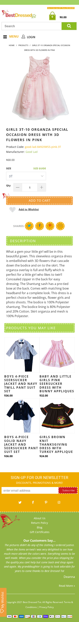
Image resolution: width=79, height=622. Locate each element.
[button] (24, 209)
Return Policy (39, 523)
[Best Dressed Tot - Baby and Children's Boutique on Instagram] (59, 503)
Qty (8, 185)
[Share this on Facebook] (39, 226)
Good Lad (32, 152)
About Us (39, 518)
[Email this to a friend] (60, 226)
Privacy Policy (46, 607)
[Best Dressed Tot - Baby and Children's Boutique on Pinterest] (46, 503)
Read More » (67, 585)
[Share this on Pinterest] (50, 226)
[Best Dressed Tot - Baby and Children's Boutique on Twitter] (20, 503)
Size (8, 168)
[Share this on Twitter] (29, 226)
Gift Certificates (39, 532)
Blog (39, 527)
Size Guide (39, 168)
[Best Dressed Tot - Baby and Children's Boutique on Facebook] (33, 503)
